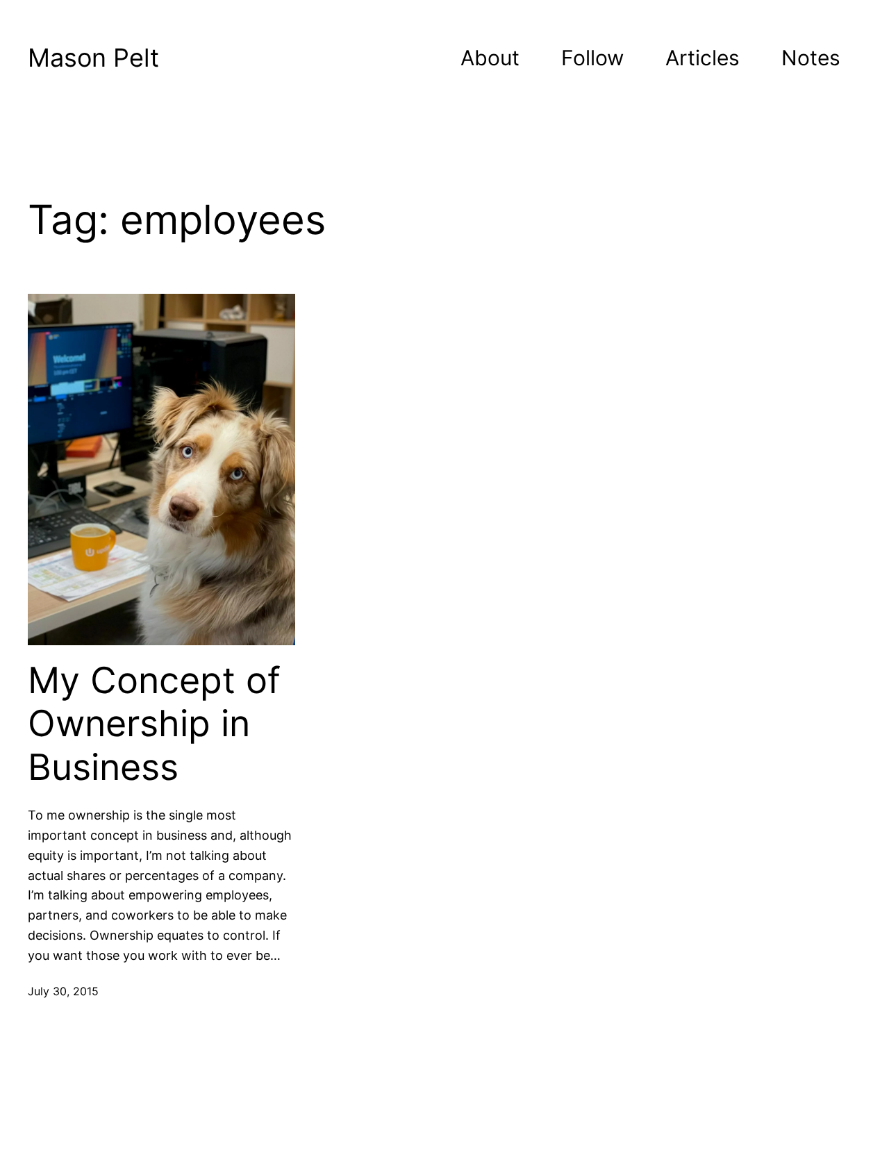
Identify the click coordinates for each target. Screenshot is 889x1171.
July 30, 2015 (63, 991)
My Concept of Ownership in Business (154, 724)
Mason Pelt (93, 57)
